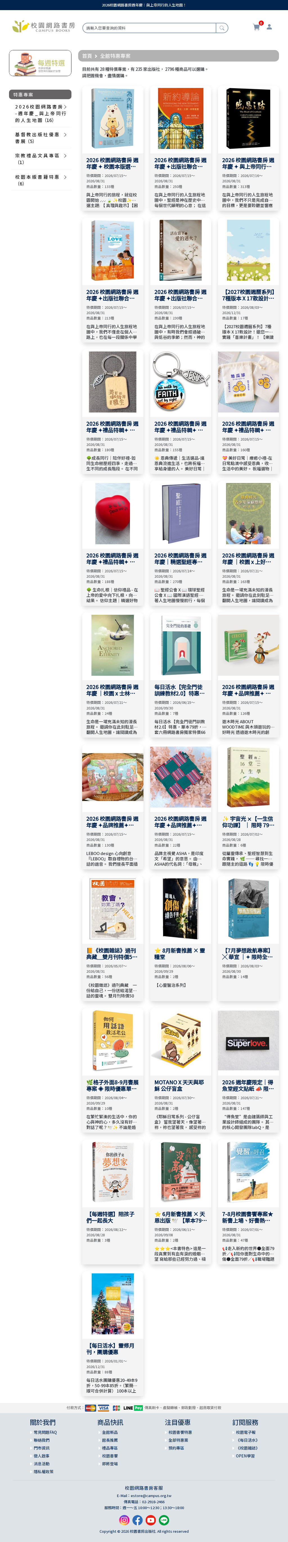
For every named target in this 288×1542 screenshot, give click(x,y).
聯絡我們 (42, 1440)
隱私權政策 (43, 1471)
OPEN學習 (245, 1456)
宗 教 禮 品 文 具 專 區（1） (37, 158)
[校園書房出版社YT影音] (150, 1522)
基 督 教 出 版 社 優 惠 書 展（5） (37, 137)
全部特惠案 (178, 1440)
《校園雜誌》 (248, 1448)
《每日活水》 (248, 1440)
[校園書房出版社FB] (137, 1522)
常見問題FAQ (45, 1432)
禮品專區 (110, 1448)
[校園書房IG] (124, 1522)
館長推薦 (110, 1440)
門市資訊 (42, 1448)
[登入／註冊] (269, 27)
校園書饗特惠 (180, 1432)
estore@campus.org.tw (151, 1495)
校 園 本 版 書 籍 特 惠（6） (37, 180)
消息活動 (42, 1463)
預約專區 (176, 1448)
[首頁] (43, 25)
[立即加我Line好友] (164, 1522)
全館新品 (110, 1432)
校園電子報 (246, 1432)
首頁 (87, 55)
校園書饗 (110, 1456)
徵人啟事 (42, 1456)
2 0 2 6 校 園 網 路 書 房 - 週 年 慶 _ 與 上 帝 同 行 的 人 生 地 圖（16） (40, 113)
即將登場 (110, 1463)
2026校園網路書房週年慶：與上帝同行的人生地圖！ (144, 5)
